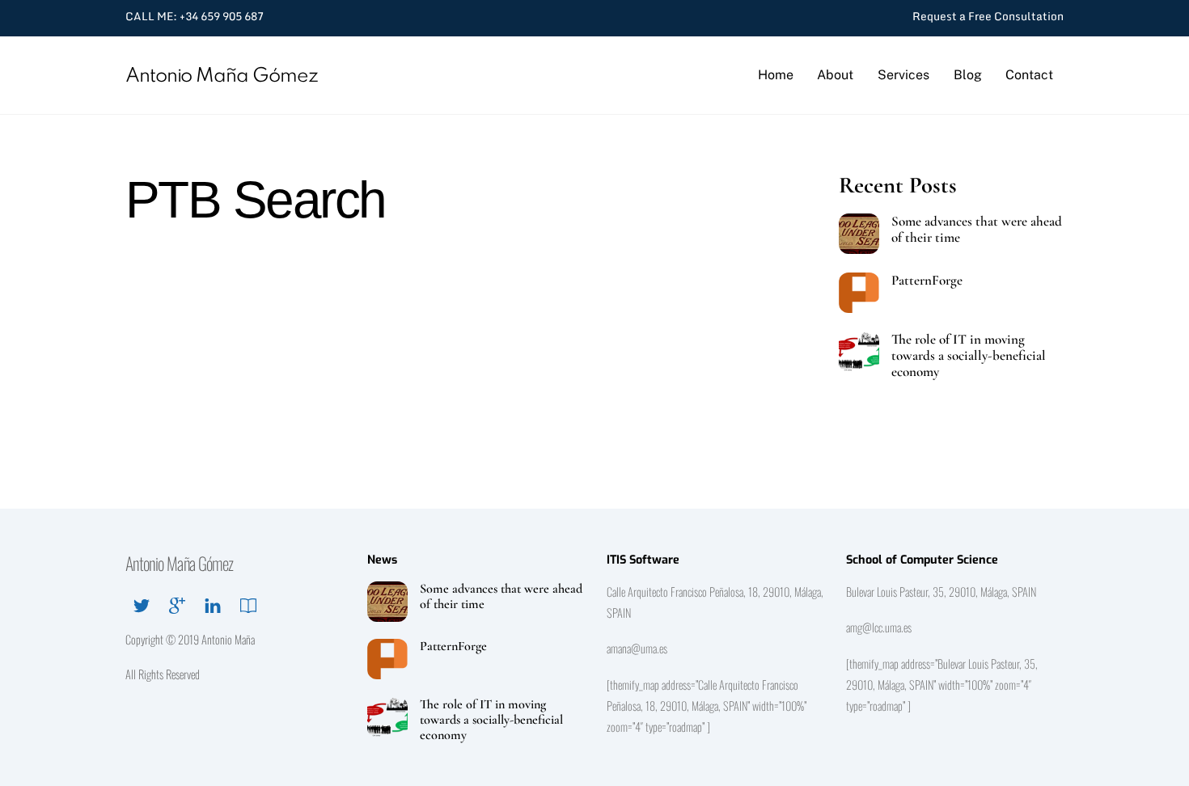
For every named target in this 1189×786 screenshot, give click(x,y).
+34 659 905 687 (222, 16)
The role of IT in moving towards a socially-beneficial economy (968, 356)
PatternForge (927, 281)
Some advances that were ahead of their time (976, 229)
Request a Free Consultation (988, 16)
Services (903, 74)
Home (775, 74)
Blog (968, 74)
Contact (1029, 74)
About (835, 74)
